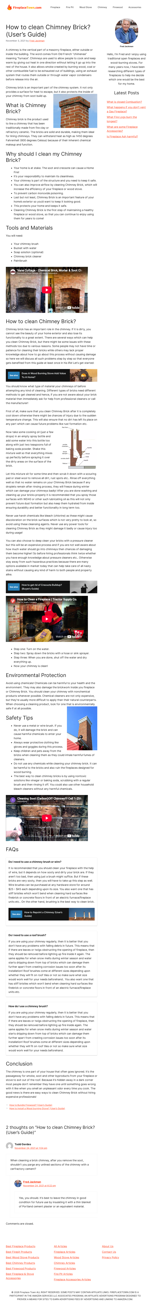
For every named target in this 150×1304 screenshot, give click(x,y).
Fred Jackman (32, 1181)
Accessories (134, 7)
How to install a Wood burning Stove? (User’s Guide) (37, 1108)
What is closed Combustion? (124, 101)
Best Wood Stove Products (22, 1257)
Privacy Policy (110, 1257)
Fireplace (55, 7)
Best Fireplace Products (20, 1246)
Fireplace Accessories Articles (72, 1279)
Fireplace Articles (64, 1251)
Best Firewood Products (21, 1268)
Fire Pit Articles (63, 1273)
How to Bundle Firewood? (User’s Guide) (30, 1105)
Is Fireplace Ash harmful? (122, 136)
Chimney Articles (64, 1263)
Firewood (118, 7)
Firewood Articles (65, 1268)
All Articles (60, 1246)
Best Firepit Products (19, 1251)
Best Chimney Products (20, 1263)
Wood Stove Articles (66, 1257)
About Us (107, 1246)
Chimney (102, 7)
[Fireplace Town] (24, 7)
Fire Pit (70, 7)
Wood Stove (85, 7)
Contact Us (109, 1251)
